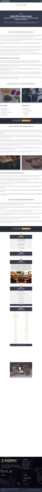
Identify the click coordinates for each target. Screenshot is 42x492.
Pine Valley (26, 332)
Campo (27, 315)
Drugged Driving (36, 69)
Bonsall (15, 313)
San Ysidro (15, 338)
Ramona (15, 334)
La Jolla (15, 326)
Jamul (15, 325)
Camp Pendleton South (15, 315)
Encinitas (15, 321)
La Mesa (26, 326)
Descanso (26, 319)
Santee (15, 339)
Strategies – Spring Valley (26, 468)
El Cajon (26, 320)
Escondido (26, 321)
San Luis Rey (15, 337)
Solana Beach (26, 339)
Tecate (26, 340)
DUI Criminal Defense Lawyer (6, 210)
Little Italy (15, 328)
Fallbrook (15, 322)
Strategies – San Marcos (26, 461)
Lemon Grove (26, 327)
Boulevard (15, 314)
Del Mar (15, 319)
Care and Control (20, 46)
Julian (26, 325)
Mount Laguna (27, 328)
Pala (15, 331)
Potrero (15, 333)
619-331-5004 (22, 5)
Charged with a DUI (5, 185)
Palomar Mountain (26, 331)
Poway (26, 333)
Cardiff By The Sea (15, 316)
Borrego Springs (26, 313)
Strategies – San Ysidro (25, 464)
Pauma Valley (15, 332)
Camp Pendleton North (26, 314)
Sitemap (3, 490)
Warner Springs (15, 343)
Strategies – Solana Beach (26, 465)
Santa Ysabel (26, 338)
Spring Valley (15, 340)
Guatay (26, 322)
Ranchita (26, 334)
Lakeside (15, 327)
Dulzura (15, 320)
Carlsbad (26, 316)
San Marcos (26, 337)
